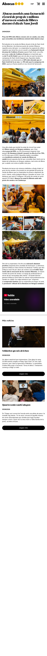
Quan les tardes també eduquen (16, 405)
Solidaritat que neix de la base (15, 351)
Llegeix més (23, 374)
